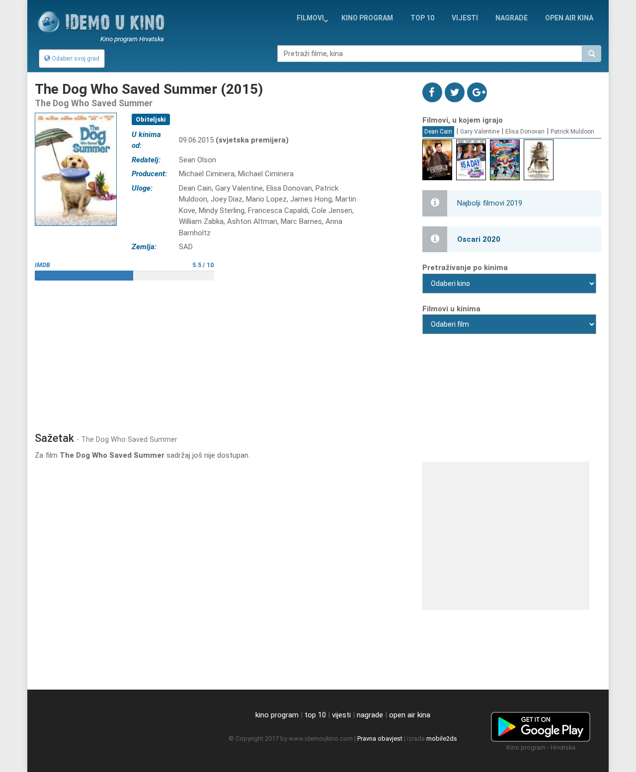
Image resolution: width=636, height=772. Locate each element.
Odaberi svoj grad (74, 58)
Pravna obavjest (379, 738)
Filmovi (310, 18)
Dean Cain (438, 131)
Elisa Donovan (525, 131)
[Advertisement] (221, 352)
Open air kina (569, 18)
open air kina (409, 714)
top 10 (315, 714)
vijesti (465, 18)
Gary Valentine (479, 131)
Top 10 (422, 18)
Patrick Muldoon (572, 131)
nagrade (511, 18)
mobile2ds (441, 738)
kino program (367, 18)
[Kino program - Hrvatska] (540, 724)
